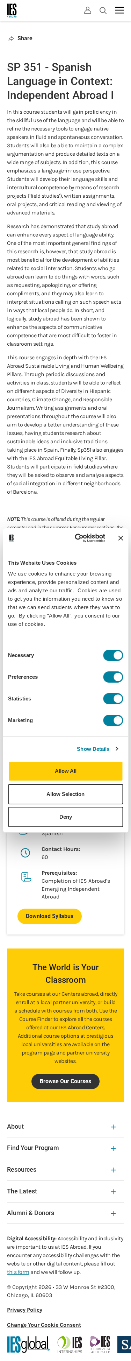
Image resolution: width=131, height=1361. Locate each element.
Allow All (66, 771)
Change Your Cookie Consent (44, 1324)
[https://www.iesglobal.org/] (28, 1344)
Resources (21, 1169)
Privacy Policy (24, 1309)
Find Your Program (33, 1147)
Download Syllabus (49, 916)
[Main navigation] (119, 10)
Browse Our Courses (65, 1081)
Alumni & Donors (30, 1213)
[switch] (113, 677)
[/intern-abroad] (70, 1344)
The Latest (22, 1191)
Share (24, 38)
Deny (65, 817)
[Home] (12, 10)
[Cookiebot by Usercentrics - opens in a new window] (78, 538)
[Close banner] (120, 538)
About (15, 1126)
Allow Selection (65, 794)
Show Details (93, 749)
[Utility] (87, 10)
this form (18, 1272)
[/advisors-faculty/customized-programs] (100, 1344)
